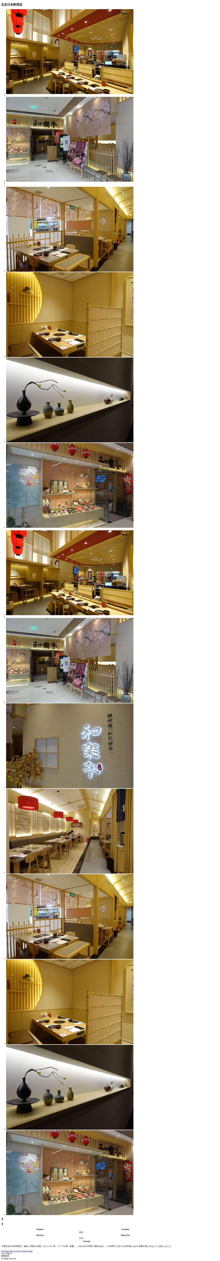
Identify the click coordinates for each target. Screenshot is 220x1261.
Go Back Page (7, 1251)
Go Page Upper (26, 1251)
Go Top (16, 1251)
